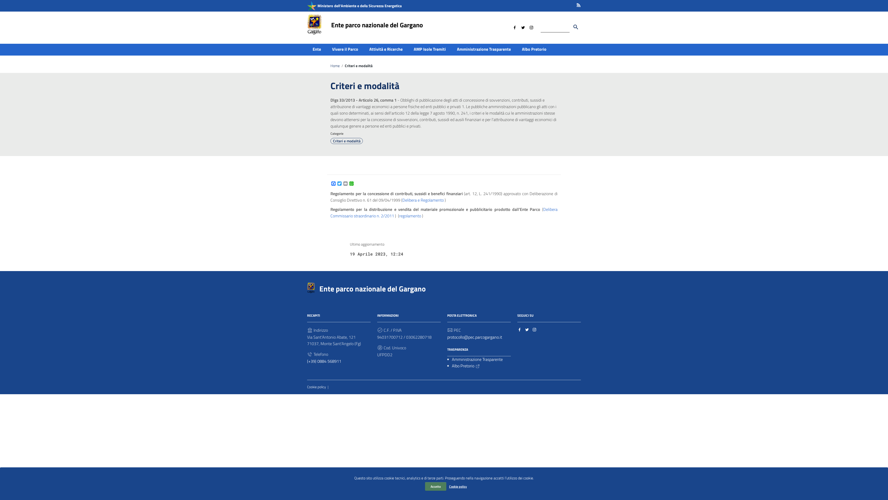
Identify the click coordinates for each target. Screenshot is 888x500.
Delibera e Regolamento (423, 200)
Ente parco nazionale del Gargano (377, 25)
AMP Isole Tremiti (430, 49)
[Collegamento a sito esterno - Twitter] (523, 27)
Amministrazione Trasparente (484, 49)
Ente (317, 49)
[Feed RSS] (578, 4)
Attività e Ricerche (386, 49)
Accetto (436, 486)
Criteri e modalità (347, 141)
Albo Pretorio (534, 49)
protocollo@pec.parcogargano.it (474, 337)
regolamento (410, 216)
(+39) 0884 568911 (324, 361)
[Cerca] (576, 27)
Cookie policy (458, 486)
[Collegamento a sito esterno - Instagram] (531, 27)
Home (335, 66)
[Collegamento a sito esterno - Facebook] (515, 27)
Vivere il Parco (345, 49)
